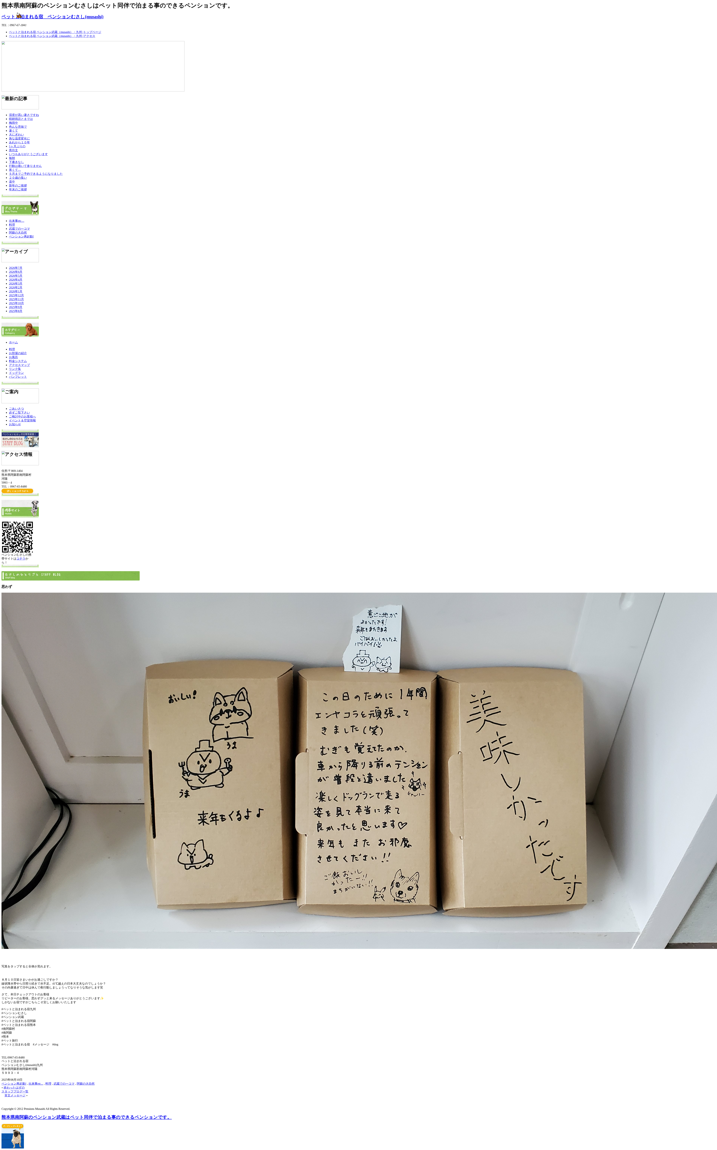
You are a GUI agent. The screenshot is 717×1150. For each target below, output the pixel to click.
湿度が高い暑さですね (24, 115)
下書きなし (16, 162)
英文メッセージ (14, 1095)
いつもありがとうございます (28, 154)
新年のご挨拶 (18, 185)
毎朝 (12, 158)
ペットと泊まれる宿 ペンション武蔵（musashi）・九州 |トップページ (55, 32)
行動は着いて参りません (25, 165)
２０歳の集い (18, 177)
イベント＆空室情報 (22, 420)
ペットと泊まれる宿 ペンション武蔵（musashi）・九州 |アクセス (52, 36)
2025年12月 (16, 295)
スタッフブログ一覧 (14, 1091)
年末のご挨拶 (18, 189)
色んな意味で (18, 126)
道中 (12, 181)
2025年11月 (16, 299)
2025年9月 (15, 307)
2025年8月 (15, 311)
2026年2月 (15, 287)
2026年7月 (15, 267)
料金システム (18, 361)
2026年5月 (15, 275)
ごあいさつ (16, 408)
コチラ (20, 558)
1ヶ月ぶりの (17, 146)
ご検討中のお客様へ (22, 416)
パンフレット (18, 376)
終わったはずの (14, 1087)
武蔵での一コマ (19, 228)
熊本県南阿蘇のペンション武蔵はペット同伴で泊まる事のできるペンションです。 (86, 1117)
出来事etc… (16, 220)
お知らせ (15, 424)
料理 (12, 224)
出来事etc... (36, 1083)
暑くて (13, 130)
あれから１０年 (19, 142)
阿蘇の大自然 (18, 232)
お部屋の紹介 (18, 353)
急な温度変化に (19, 138)
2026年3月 (15, 283)
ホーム (13, 342)
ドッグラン (16, 372)
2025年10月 (16, 303)
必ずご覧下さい (19, 412)
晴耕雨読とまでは (21, 118)
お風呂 (13, 357)
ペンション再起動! (21, 236)
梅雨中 (13, 122)
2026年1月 (15, 291)
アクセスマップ (19, 365)
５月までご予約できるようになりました (36, 173)
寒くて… (15, 169)
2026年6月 (15, 271)
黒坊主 (13, 150)
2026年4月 (15, 279)
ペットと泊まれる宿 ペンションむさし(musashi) (52, 16)
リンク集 (15, 368)
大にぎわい (16, 134)
